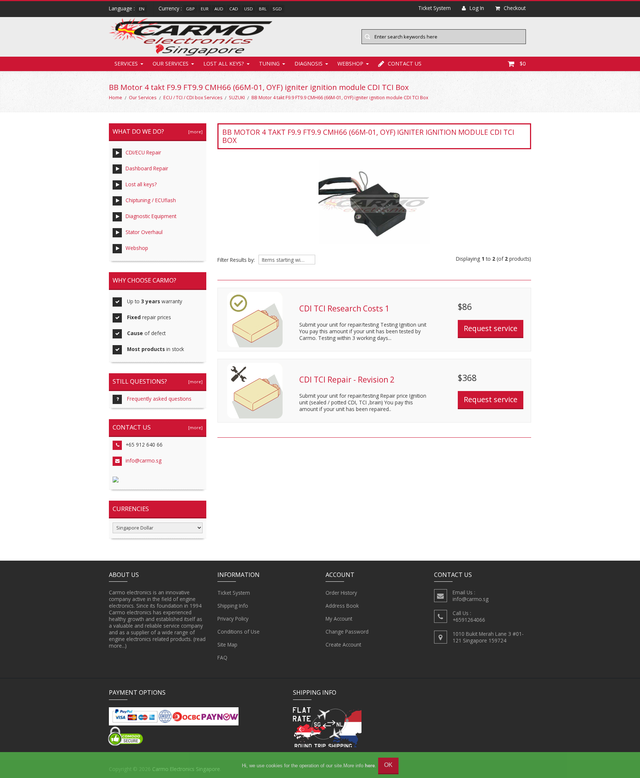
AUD (218, 8)
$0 (523, 63)
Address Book (342, 605)
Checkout (515, 7)
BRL (263, 8)
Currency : (170, 8)
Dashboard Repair (147, 168)
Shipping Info (232, 605)
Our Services (171, 63)
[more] (194, 131)
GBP (190, 8)
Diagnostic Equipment (151, 216)
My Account (339, 618)
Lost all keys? (223, 63)
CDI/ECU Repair (143, 152)
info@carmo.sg (143, 460)
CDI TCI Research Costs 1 (344, 308)
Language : (122, 8)
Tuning (269, 63)
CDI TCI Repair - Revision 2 (346, 379)
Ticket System (233, 592)
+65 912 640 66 (144, 444)
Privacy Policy (233, 618)
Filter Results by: (236, 260)
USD (248, 8)
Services (126, 63)
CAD (233, 8)
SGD (277, 8)
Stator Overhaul (144, 232)
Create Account (343, 644)
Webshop (350, 63)
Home (115, 97)
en (141, 8)
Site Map (227, 644)
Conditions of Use (238, 631)
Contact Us (404, 63)
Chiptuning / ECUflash (151, 200)
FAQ (222, 657)
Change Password (347, 631)
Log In (477, 7)
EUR (205, 8)
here (370, 765)
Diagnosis (308, 63)
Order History (341, 592)
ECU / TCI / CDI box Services (192, 97)
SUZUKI (237, 97)
